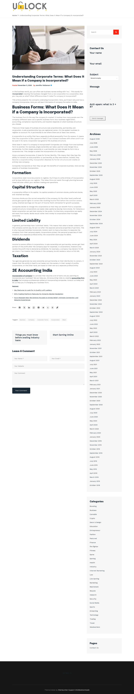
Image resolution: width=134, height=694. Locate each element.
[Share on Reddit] (43, 307)
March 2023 (94, 288)
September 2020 (96, 405)
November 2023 (96, 256)
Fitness (92, 550)
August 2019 (94, 457)
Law (91, 575)
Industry (93, 567)
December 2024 (96, 211)
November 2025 (96, 167)
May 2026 (93, 151)
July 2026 (93, 143)
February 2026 (95, 155)
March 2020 (94, 429)
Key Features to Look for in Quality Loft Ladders (33, 290)
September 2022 (96, 312)
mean (64, 320)
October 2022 (95, 308)
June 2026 (94, 147)
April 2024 (94, 244)
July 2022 (93, 320)
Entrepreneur (95, 530)
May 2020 (93, 421)
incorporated (55, 320)
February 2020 (95, 433)
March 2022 (94, 336)
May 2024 (93, 240)
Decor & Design (95, 522)
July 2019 (93, 461)
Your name (96, 53)
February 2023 (95, 292)
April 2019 (93, 473)
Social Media (94, 603)
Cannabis (93, 514)
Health (92, 563)
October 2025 (95, 171)
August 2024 (95, 227)
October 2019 (95, 449)
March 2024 (94, 248)
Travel (92, 623)
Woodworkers (95, 627)
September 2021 (96, 356)
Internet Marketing (97, 571)
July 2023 (93, 272)
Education (94, 526)
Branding (93, 506)
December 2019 (96, 441)
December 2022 (96, 300)
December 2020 (96, 393)
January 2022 (95, 344)
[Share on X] (24, 307)
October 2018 (95, 485)
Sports (92, 607)
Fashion (93, 534)
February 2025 (95, 203)
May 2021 (93, 372)
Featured (93, 538)
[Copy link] (57, 307)
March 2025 (94, 199)
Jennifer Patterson (43, 85)
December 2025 (96, 163)
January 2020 (95, 437)
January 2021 (95, 389)
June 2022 (94, 324)
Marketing (94, 583)
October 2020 (95, 401)
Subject (94, 74)
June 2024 (94, 236)
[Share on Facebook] (19, 307)
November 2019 (96, 445)
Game (92, 555)
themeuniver (63, 690)
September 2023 (96, 264)
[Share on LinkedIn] (29, 307)
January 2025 (95, 207)
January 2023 (95, 296)
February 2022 (95, 340)
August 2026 (95, 139)
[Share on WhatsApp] (34, 307)
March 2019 (94, 477)
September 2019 (96, 453)
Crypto (92, 518)
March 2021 (94, 380)
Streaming (94, 611)
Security (93, 599)
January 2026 (95, 159)
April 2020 (94, 425)
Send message (97, 118)
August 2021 (94, 360)
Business (22, 320)
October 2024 (95, 219)
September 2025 (96, 175)
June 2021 (94, 368)
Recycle (93, 591)
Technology (94, 615)
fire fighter (94, 546)
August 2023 (95, 268)
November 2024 (96, 215)
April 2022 (93, 332)
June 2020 (94, 417)
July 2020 (93, 413)
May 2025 (93, 191)
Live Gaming (94, 579)
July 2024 (93, 231)
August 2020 (95, 409)
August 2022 (95, 316)
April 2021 (93, 376)
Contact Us (94, 648)
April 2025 (93, 195)
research (93, 595)
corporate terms (42, 320)
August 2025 (95, 179)
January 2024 (95, 252)
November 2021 (96, 348)
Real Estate (94, 587)
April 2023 (93, 284)
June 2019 (94, 465)
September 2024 (96, 223)
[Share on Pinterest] (38, 307)
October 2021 (95, 352)
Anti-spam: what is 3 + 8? (103, 105)
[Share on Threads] (52, 307)
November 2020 (96, 397)
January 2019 (95, 481)
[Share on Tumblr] (48, 307)
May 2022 (93, 328)
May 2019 (93, 469)
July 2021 (93, 364)
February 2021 (95, 385)
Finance (93, 542)
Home (14, 15)
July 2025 (93, 183)
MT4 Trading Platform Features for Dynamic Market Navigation (38, 294)
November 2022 (96, 304)
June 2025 (94, 187)
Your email (96, 63)
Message (94, 86)
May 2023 (93, 280)
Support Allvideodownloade (78, 690)
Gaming (93, 559)
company (31, 320)
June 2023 (94, 276)
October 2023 (95, 260)
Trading (93, 619)
